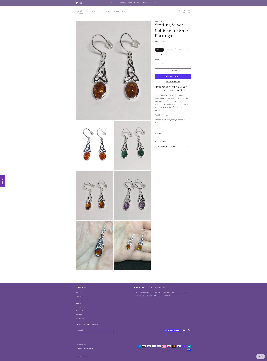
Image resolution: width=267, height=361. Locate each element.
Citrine (159, 54)
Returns (78, 303)
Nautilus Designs (145, 295)
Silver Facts (80, 314)
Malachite (184, 50)
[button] (95, 11)
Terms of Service (81, 311)
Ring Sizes (79, 296)
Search (78, 292)
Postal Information (82, 300)
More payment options (173, 81)
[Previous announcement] (111, 3)
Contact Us (80, 318)
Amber (159, 50)
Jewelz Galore (85, 356)
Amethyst (170, 50)
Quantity (157, 59)
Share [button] (159, 133)
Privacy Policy (80, 307)
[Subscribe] (111, 330)
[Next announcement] (155, 3)
